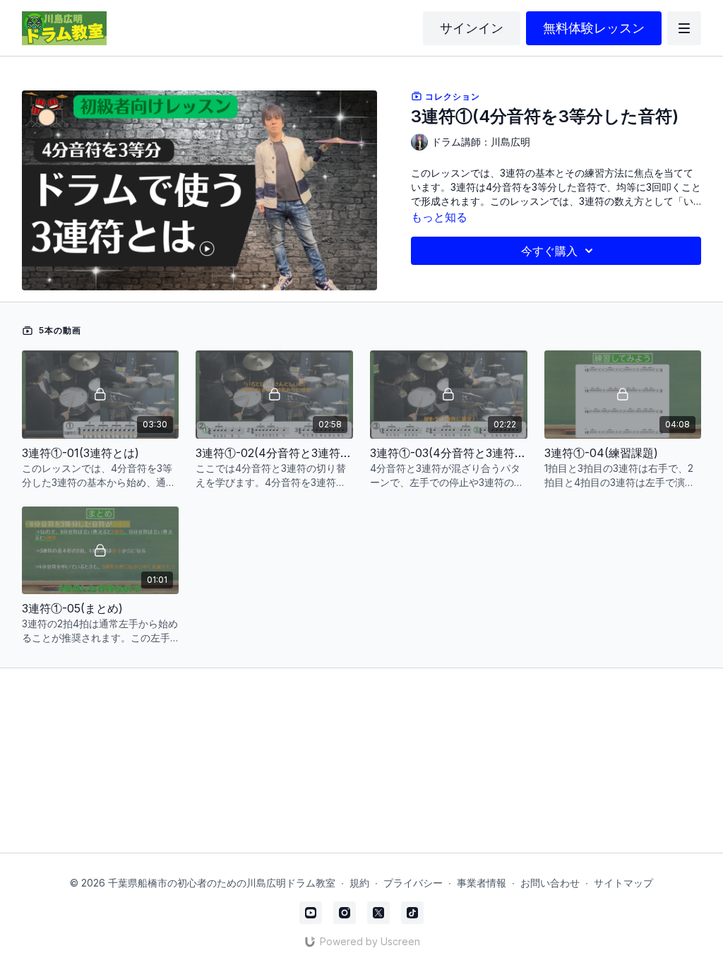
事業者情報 (481, 883)
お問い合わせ (550, 883)
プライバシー (413, 883)
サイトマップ (623, 883)
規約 (359, 883)
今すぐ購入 (549, 251)
